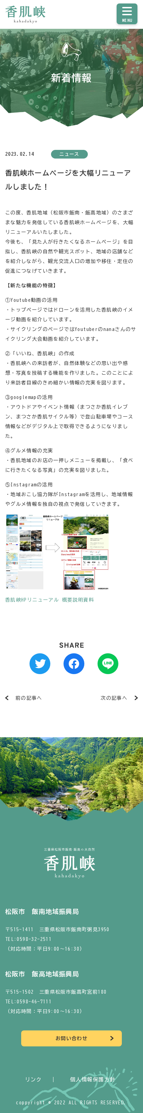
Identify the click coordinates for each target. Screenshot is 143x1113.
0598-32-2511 (34, 939)
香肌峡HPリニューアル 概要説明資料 (49, 599)
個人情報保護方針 (93, 1079)
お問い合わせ (71, 1038)
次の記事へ (114, 698)
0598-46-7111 (34, 1001)
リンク (33, 1079)
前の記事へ (29, 698)
